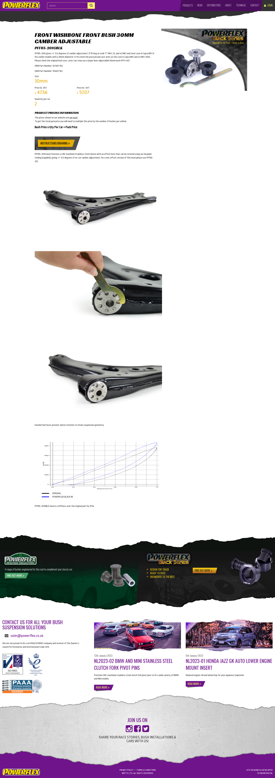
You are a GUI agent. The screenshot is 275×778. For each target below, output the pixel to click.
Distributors (214, 5)
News (200, 5)
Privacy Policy (126, 770)
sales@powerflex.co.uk (27, 636)
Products (188, 5)
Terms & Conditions (146, 770)
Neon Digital (266, 773)
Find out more (15, 575)
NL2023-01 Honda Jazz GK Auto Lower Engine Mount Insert (229, 664)
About (228, 5)
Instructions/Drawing (54, 143)
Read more (102, 687)
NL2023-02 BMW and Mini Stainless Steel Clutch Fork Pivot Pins (133, 664)
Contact (254, 5)
